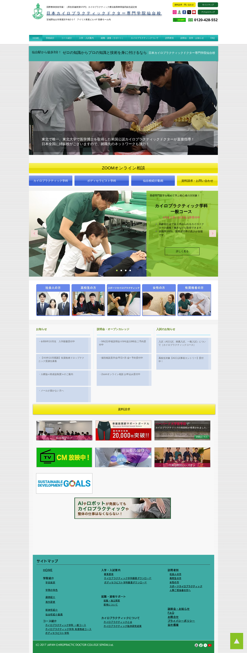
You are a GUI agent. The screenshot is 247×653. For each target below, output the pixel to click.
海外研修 (50, 602)
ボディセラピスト (54, 633)
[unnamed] (196, 645)
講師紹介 (50, 597)
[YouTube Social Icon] (194, 12)
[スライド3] (117, 270)
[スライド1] (130, 270)
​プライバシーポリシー (181, 621)
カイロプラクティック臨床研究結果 (123, 626)
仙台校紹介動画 (54, 614)
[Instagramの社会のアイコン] (175, 12)
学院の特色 (52, 590)
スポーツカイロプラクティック (186, 586)
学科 (66, 633)
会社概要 (173, 625)
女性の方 (174, 582)
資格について (111, 605)
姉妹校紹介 (52, 610)
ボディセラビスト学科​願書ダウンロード (125, 582)
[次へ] (212, 233)
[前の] (34, 233)
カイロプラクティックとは (118, 622)
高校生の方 (175, 578)
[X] (189, 12)
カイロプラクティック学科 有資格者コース (68, 629)
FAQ (171, 613)
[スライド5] (121, 270)
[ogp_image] (179, 12)
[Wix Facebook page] (184, 12)
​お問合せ (173, 617)
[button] (50, 38)
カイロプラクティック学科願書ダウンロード (127, 578)
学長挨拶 (50, 582)
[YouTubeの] (209, 645)
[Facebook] (201, 645)
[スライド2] (125, 270)
